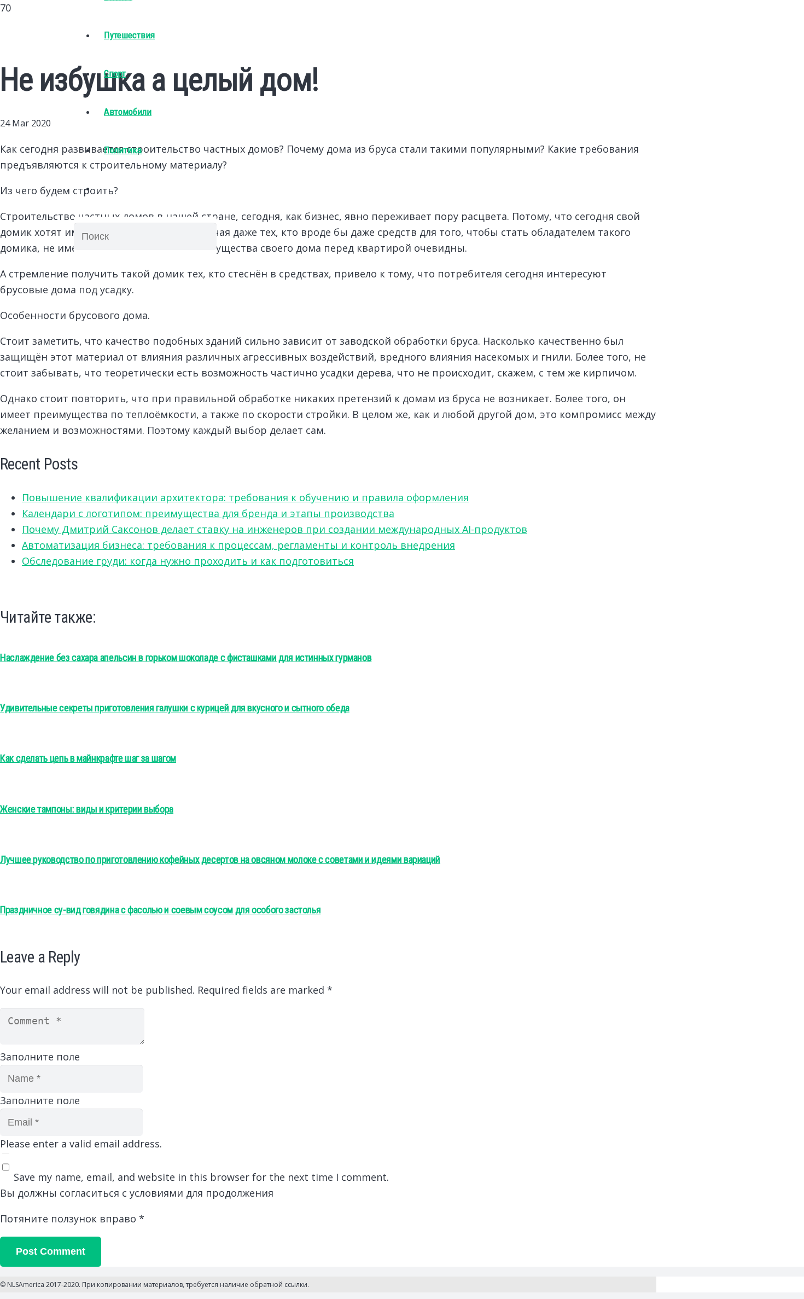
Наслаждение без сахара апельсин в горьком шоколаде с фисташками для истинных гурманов (185, 657)
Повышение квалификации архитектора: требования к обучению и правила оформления (245, 497)
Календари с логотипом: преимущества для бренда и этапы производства (208, 513)
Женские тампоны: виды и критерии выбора (86, 809)
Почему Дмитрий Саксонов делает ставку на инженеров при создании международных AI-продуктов (274, 529)
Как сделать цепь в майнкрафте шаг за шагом (88, 758)
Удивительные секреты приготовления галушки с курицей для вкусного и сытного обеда (174, 708)
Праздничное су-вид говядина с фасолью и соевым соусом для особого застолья (160, 909)
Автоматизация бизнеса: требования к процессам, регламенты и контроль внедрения (238, 545)
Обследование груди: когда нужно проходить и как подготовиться (188, 560)
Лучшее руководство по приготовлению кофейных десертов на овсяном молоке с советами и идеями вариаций (220, 859)
